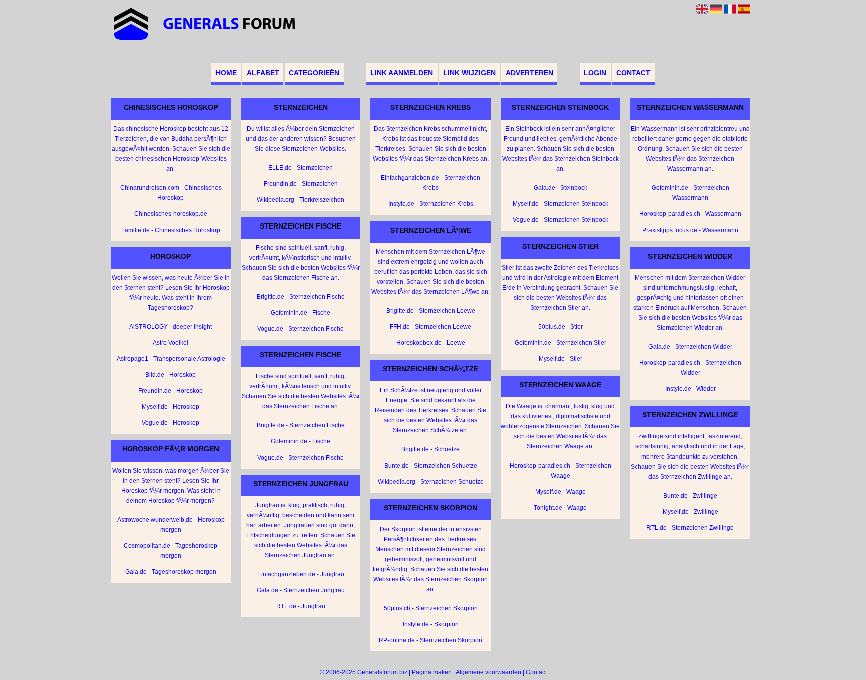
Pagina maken (432, 672)
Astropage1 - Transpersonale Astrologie (171, 358)
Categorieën (314, 73)
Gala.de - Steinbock (560, 187)
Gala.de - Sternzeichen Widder (690, 346)
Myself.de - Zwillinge (690, 511)
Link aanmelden (401, 73)
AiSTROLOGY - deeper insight (170, 326)
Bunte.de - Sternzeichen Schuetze (430, 465)
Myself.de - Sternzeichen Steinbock (560, 203)
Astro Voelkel (170, 342)
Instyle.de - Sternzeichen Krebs (430, 203)
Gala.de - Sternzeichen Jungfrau (301, 590)
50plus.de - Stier (560, 326)
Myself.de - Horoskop (170, 406)
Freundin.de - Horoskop (170, 390)
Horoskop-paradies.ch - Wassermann (690, 213)
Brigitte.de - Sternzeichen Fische (301, 296)
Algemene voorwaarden (488, 672)
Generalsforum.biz (382, 672)
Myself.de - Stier (560, 358)
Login (595, 73)
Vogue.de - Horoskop (170, 422)
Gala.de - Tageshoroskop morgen (170, 571)
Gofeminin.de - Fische (300, 312)
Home (226, 73)
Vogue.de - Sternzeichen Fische (300, 328)
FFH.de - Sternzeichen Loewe (430, 326)
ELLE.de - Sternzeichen (300, 167)
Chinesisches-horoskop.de (170, 213)
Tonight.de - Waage (560, 507)
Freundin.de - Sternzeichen (301, 183)
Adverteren (529, 73)
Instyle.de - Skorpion (431, 624)
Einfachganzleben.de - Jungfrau (300, 574)
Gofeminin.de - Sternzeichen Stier (560, 342)
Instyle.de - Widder (690, 388)
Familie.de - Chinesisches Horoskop (170, 230)
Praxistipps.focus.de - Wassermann (690, 230)
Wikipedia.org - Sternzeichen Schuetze (431, 481)
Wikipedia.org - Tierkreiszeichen (300, 199)
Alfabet (263, 73)
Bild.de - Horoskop (170, 374)
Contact (633, 73)
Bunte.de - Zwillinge (690, 495)
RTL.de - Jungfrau (300, 606)
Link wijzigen (469, 73)
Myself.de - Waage (560, 491)
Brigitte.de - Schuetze (430, 449)
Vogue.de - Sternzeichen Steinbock (560, 219)
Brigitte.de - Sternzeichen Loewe (430, 310)
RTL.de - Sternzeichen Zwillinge (690, 527)
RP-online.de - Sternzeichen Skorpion (430, 640)
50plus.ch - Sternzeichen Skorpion (431, 608)
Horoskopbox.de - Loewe (430, 342)
